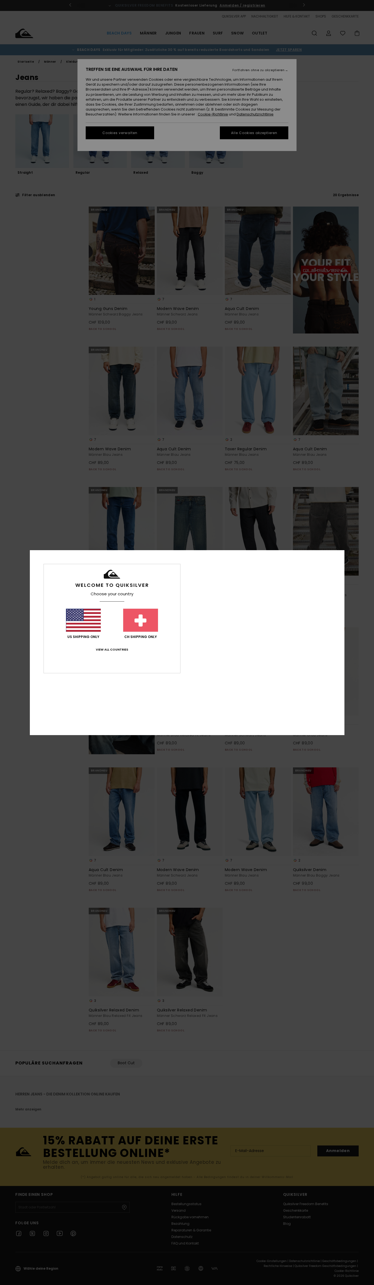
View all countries (112, 649)
